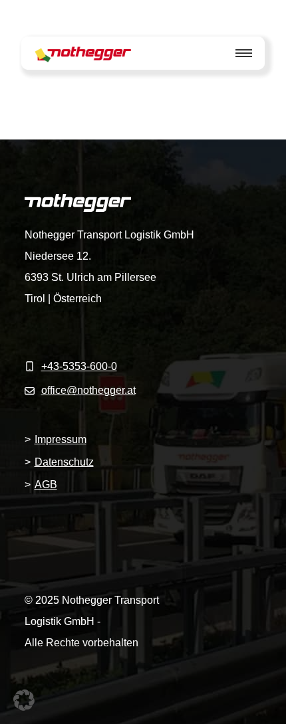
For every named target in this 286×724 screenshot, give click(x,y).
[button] (24, 700)
